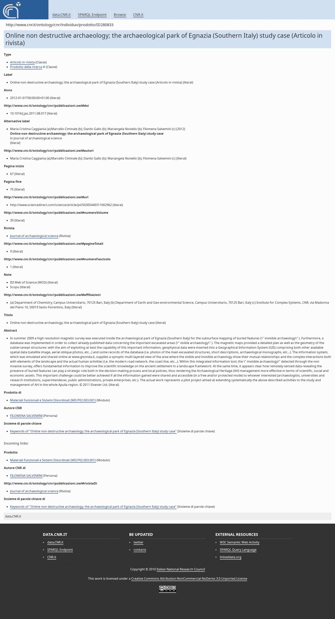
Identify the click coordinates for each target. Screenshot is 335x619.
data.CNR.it (61, 14)
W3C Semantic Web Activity (239, 542)
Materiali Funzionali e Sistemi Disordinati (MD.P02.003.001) (53, 400)
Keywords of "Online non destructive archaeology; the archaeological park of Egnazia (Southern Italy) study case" (93, 431)
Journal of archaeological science (34, 236)
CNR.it (138, 14)
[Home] (24, 9)
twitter (138, 542)
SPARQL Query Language (238, 549)
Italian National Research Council (181, 569)
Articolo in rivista (22, 62)
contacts (140, 549)
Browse (120, 14)
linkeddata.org (230, 557)
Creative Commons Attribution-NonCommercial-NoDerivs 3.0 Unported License (189, 578)
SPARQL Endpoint (92, 14)
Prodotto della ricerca (26, 67)
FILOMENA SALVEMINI (26, 416)
